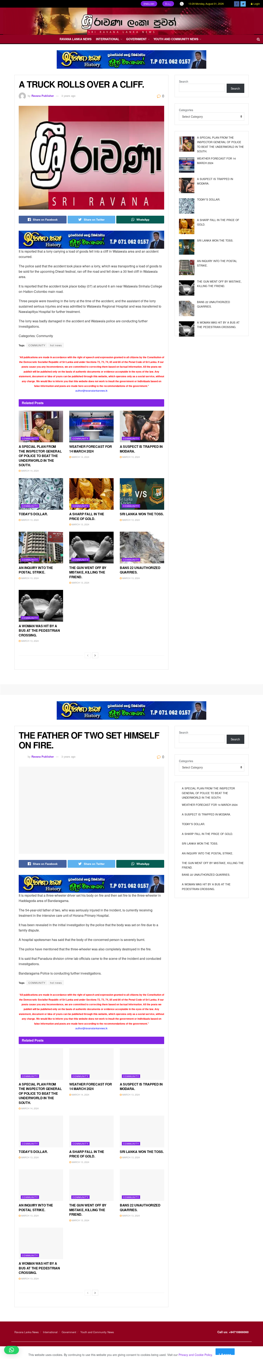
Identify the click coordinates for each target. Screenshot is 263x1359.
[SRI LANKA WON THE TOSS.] (186, 247)
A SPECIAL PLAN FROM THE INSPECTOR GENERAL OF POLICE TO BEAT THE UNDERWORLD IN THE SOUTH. (40, 455)
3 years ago (68, 96)
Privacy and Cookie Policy (195, 1355)
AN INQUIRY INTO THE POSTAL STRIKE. (36, 570)
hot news (56, 345)
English (149, 3)
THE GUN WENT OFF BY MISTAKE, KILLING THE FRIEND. (87, 572)
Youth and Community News (175, 39)
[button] (11, 1350)
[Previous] (88, 655)
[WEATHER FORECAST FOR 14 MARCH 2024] (186, 165)
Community (30, 438)
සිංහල (168, 3)
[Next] (95, 655)
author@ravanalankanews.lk (91, 390)
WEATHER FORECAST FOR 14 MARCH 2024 (90, 448)
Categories (186, 110)
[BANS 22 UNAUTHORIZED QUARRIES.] (186, 308)
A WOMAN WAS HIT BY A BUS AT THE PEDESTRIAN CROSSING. (39, 630)
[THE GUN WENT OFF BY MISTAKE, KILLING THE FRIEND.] (186, 288)
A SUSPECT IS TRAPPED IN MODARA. (141, 448)
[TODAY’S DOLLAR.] (186, 206)
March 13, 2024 (131, 456)
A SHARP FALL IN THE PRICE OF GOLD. (86, 516)
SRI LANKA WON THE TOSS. (142, 514)
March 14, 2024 (30, 470)
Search (183, 81)
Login (256, 3)
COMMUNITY (36, 345)
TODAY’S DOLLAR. (33, 514)
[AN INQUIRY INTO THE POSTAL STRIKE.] (186, 267)
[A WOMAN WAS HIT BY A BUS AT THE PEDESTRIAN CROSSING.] (186, 329)
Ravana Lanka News (75, 39)
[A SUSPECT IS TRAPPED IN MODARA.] (186, 185)
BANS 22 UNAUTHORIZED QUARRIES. (140, 570)
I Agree (225, 1353)
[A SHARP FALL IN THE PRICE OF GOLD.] (186, 226)
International (107, 39)
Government (136, 39)
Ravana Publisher (42, 96)
